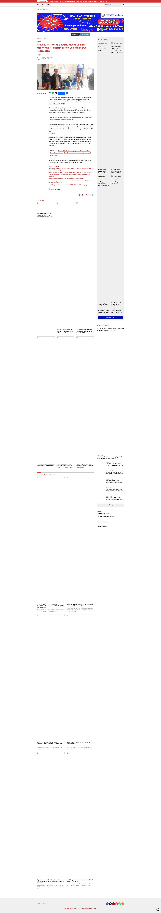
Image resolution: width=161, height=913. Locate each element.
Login (42, 4)
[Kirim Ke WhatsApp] (93, 195)
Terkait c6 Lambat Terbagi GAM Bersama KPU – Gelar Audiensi (66, 178)
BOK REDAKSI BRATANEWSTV (106, 765)
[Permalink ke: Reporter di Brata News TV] (39, 58)
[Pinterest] (113, 903)
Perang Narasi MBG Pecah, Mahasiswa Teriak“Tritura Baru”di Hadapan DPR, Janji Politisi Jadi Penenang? (71, 169)
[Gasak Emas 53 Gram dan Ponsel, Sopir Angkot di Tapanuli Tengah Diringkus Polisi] (110, 391)
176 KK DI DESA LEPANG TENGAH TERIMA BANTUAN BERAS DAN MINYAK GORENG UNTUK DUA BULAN (116, 171)
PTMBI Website (93, 908)
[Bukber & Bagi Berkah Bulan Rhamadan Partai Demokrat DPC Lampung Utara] (65, 265)
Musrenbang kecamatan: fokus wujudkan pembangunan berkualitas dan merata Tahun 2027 (103, 304)
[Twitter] (110, 903)
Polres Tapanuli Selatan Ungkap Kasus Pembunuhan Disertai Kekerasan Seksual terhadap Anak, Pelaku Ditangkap (114, 481)
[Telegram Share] (89, 195)
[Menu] (38, 4)
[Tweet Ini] (83, 195)
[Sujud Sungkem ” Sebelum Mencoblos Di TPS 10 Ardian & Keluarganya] (85, 399)
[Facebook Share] (79, 195)
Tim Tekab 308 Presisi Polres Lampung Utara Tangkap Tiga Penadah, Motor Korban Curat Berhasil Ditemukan (114, 615)
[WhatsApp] (119, 903)
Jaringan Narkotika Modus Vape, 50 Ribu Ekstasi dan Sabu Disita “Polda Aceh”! (115, 464)
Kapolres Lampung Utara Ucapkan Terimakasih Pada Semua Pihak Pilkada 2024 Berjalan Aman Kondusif (71, 181)
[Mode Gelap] (123, 4)
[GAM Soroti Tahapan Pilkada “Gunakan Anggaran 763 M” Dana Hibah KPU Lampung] (85, 265)
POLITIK (39, 41)
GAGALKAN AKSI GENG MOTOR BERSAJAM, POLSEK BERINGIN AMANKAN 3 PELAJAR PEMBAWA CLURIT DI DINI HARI (114, 472)
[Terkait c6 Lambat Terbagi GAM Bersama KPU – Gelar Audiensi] (46, 399)
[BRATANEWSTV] (42, 9)
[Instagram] (116, 903)
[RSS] (122, 903)
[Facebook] (107, 903)
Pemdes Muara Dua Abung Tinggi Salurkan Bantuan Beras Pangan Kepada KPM (116, 304)
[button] (120, 4)
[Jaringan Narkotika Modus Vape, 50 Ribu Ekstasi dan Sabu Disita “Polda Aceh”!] (101, 465)
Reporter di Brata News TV (47, 57)
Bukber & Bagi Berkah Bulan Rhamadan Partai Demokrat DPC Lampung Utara (70, 172)
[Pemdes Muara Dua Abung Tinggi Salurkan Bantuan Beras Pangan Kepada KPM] (117, 238)
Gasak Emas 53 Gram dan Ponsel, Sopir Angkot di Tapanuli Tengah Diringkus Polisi (110, 457)
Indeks (48, 4)
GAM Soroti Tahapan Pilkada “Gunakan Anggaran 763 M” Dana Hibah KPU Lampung (69, 175)
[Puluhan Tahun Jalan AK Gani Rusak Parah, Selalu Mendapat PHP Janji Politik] (103, 105)
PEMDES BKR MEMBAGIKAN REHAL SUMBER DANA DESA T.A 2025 (103, 310)
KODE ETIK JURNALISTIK (103, 762)
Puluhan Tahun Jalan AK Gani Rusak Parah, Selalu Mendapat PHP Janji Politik (103, 171)
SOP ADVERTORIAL (102, 774)
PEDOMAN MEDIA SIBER (103, 770)
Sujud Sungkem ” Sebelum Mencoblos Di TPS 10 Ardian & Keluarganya (68, 185)
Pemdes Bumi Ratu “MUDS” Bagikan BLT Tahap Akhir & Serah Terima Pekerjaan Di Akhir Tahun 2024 (116, 310)
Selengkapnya (110, 317)
